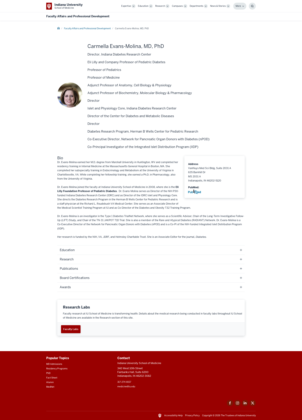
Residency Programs (56, 368)
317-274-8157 (124, 382)
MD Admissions (54, 364)
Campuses (177, 6)
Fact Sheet (51, 377)
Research (160, 6)
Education (143, 6)
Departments (196, 6)
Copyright (207, 415)
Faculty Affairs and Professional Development (77, 16)
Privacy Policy (192, 415)
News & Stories (218, 6)
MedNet (50, 386)
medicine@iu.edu (126, 386)
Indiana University (246, 415)
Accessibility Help (173, 415)
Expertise (126, 6)
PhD (48, 373)
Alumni (50, 382)
